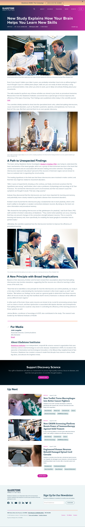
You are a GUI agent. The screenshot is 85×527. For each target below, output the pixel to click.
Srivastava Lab (48, 466)
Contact (75, 515)
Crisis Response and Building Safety (36, 512)
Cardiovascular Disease (59, 466)
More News (42, 475)
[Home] (8, 9)
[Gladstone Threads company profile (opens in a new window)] (31, 503)
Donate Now (43, 377)
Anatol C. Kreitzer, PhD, (48, 164)
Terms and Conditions (33, 515)
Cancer (73, 410)
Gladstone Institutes (18, 345)
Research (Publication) (70, 469)
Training (59, 9)
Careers (63, 515)
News (66, 9)
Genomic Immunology (50, 413)
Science (50, 9)
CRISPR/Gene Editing (63, 413)
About (42, 9)
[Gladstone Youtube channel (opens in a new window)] (16, 503)
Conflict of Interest (43, 515)
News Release (48, 410)
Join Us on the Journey (54, 3)
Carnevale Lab (65, 410)
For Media (69, 515)
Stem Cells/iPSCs (49, 469)
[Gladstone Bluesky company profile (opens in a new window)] (27, 503)
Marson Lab (56, 410)
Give (80, 9)
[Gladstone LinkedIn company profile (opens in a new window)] (23, 503)
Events (73, 9)
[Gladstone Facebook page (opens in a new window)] (9, 503)
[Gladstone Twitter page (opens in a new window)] (12, 503)
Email (13, 337)
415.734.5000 (15, 335)
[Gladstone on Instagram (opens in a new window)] (20, 503)
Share (74, 27)
